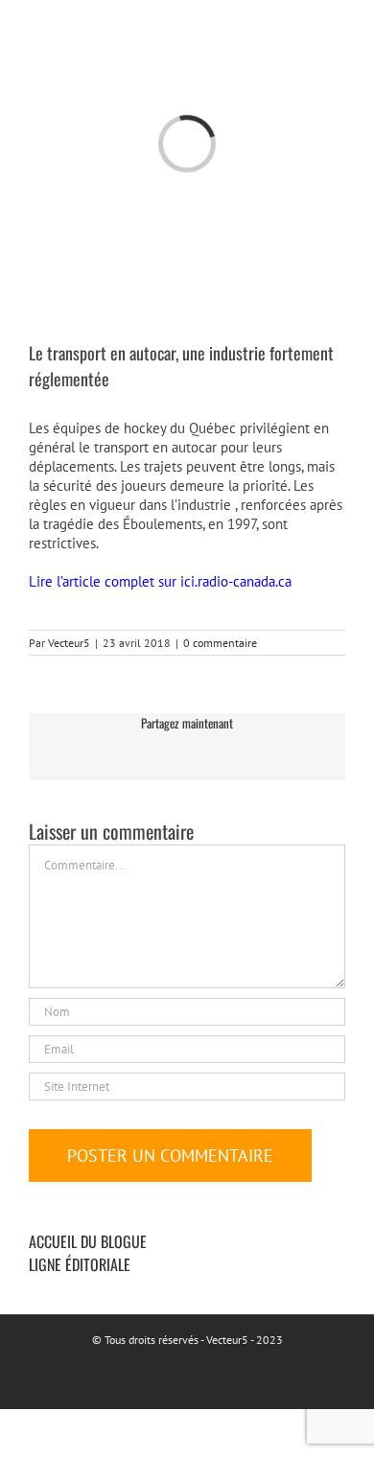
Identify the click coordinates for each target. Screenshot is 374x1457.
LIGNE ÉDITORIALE (79, 1264)
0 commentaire (220, 643)
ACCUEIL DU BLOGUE (88, 1241)
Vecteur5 (69, 643)
